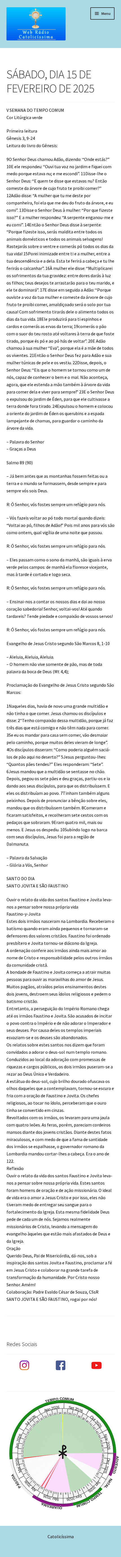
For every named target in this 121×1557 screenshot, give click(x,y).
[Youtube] (97, 1365)
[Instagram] (24, 1365)
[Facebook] (60, 1365)
